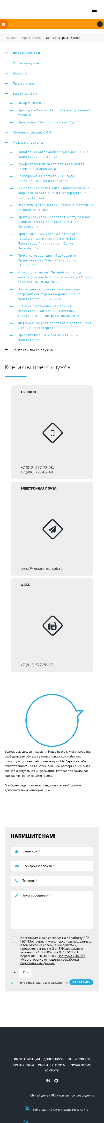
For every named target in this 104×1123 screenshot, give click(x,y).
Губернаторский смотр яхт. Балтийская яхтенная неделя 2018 (51, 166)
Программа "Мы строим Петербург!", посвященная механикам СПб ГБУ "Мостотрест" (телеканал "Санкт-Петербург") (49, 241)
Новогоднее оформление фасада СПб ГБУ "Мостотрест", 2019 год (53, 154)
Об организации (32, 103)
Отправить (81, 982)
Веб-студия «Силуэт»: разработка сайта (60, 1109)
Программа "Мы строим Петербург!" (49, 122)
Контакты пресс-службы (33, 350)
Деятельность (54, 1059)
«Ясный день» (40, 1095)
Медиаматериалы (28, 142)
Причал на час (79, 1065)
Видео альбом (25, 93)
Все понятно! (100, 24)
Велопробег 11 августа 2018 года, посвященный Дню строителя (46, 178)
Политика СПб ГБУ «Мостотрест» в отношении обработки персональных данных (52, 959)
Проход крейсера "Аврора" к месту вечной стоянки (54, 112)
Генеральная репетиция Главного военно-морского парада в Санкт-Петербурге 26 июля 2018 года (54, 192)
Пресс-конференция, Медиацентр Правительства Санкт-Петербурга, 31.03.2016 (47, 260)
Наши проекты (79, 1059)
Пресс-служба (26, 53)
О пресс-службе (26, 63)
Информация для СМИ (32, 132)
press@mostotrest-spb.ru (42, 568)
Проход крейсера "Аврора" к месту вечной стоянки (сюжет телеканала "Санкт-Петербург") (54, 221)
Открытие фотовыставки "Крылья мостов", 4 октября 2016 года (56, 207)
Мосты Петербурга (51, 1065)
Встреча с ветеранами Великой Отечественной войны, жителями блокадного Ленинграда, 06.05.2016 (48, 311)
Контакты (52, 1070)
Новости (20, 73)
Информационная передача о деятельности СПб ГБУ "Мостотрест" (56, 325)
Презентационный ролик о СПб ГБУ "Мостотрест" (48, 337)
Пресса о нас (24, 83)
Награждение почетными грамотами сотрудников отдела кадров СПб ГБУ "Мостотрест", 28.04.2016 (49, 294)
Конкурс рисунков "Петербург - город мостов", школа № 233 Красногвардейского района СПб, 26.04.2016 (55, 277)
